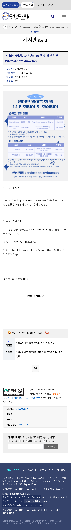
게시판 (35, 32)
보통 (30, 441)
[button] (35, 368)
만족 (22, 441)
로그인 (40, 5)
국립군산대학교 (10, 5)
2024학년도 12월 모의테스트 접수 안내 (35, 343)
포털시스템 (27, 5)
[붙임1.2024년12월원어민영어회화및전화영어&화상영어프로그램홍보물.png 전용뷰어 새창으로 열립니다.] (47, 333)
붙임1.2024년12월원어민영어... (28, 333)
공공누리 (56, 394)
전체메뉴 (64, 23)
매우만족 (13, 441)
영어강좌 (53, 27)
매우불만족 (49, 441)
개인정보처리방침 (11, 470)
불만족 (38, 441)
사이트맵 (61, 470)
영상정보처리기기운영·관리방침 (38, 470)
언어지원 (26, 27)
